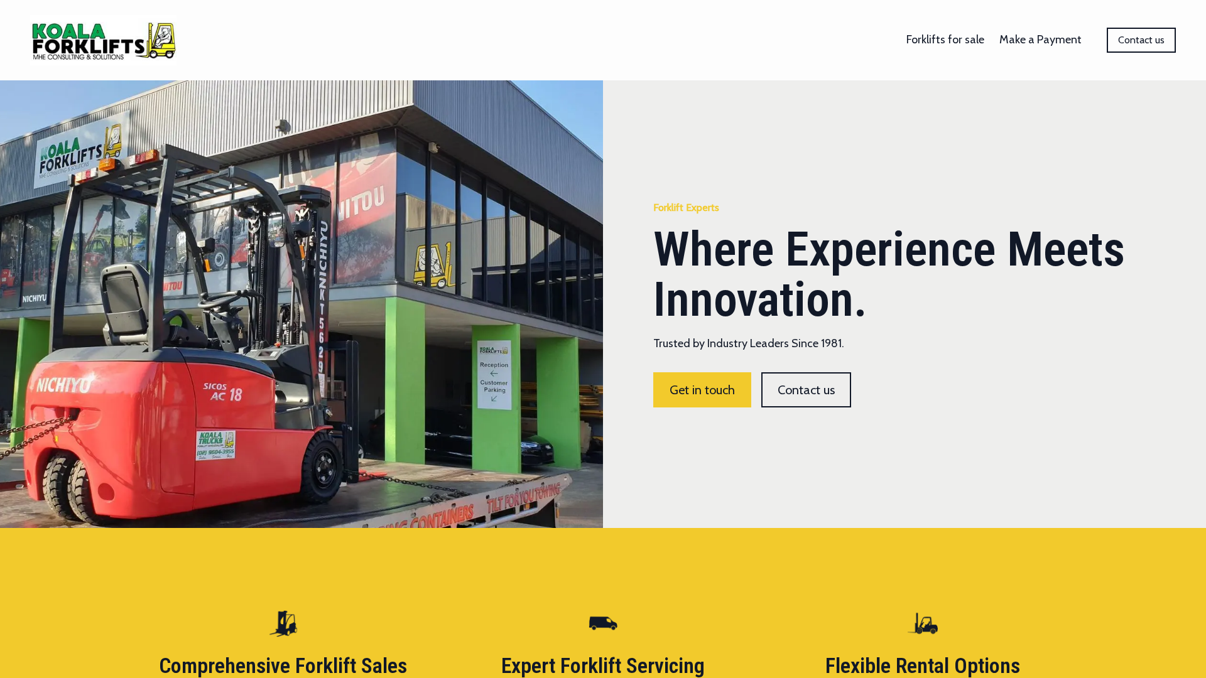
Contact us (1141, 40)
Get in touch (702, 389)
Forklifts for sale (945, 39)
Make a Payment (1040, 39)
